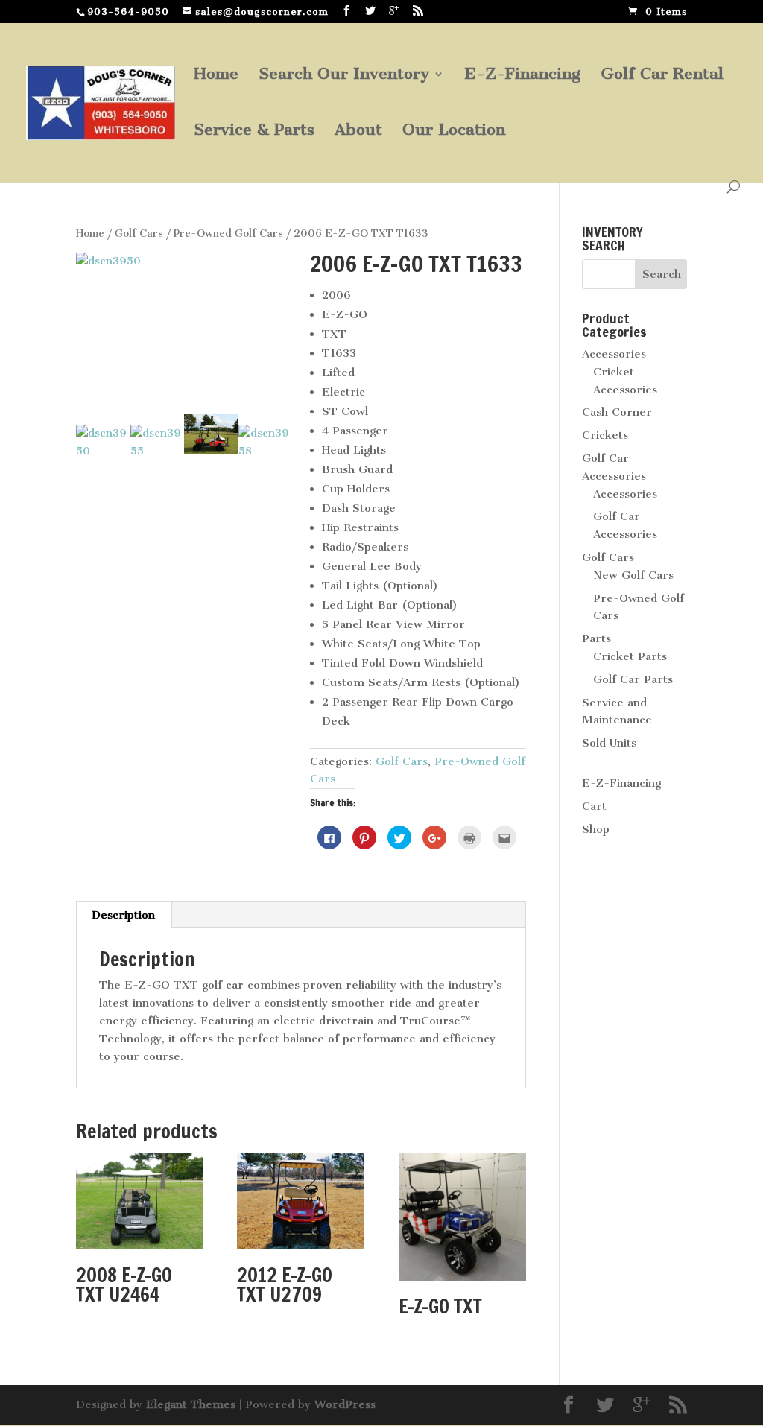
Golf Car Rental (662, 76)
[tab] (123, 915)
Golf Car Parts (633, 679)
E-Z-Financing (522, 76)
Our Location (453, 131)
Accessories (614, 354)
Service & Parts (254, 131)
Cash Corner (617, 412)
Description (123, 915)
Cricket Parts (630, 656)
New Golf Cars (633, 575)
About (358, 131)
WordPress (345, 1404)
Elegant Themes (190, 1404)
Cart (594, 806)
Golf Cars (139, 233)
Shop (596, 829)
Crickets (605, 435)
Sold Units (609, 743)
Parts (596, 638)
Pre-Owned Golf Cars (228, 233)
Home (216, 76)
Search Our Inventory (344, 76)
